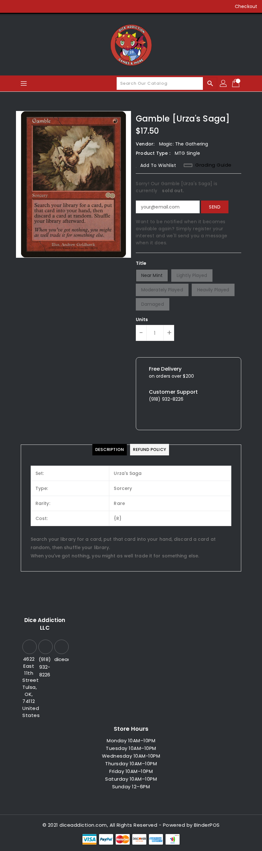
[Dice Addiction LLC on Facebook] (10, 6)
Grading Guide (213, 165)
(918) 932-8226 (45, 667)
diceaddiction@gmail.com (60, 659)
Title (141, 263)
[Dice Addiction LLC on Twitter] (22, 6)
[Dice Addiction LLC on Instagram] (34, 6)
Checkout (246, 6)
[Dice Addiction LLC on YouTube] (46, 6)
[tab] (109, 449)
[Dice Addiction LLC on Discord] (59, 6)
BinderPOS (207, 825)
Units (142, 319)
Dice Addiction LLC (44, 624)
